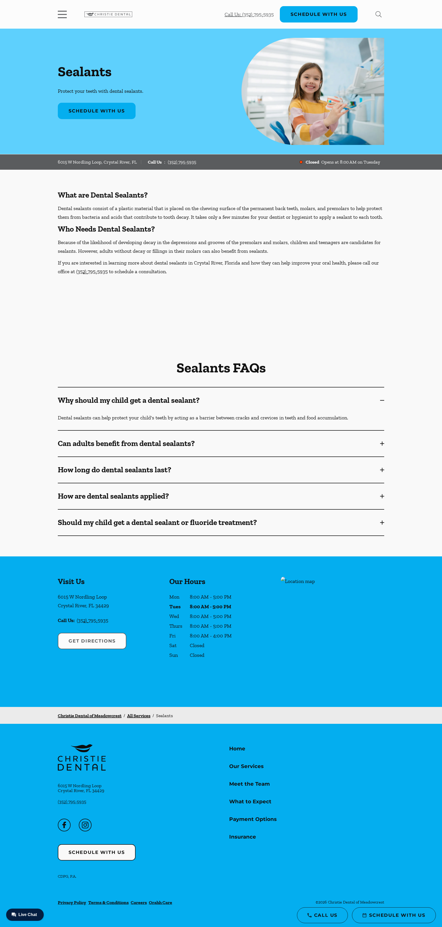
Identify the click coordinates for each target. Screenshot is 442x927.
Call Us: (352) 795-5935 (249, 14)
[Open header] (63, 14)
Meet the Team (249, 784)
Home (237, 749)
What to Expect (250, 801)
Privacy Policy (72, 902)
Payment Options (253, 819)
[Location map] (332, 631)
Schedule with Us (319, 14)
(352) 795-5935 (182, 162)
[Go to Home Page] (108, 14)
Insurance (242, 837)
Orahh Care (160, 902)
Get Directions (92, 641)
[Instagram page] (85, 825)
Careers (139, 902)
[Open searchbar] (378, 14)
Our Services (246, 766)
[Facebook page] (64, 825)
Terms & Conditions (108, 902)
